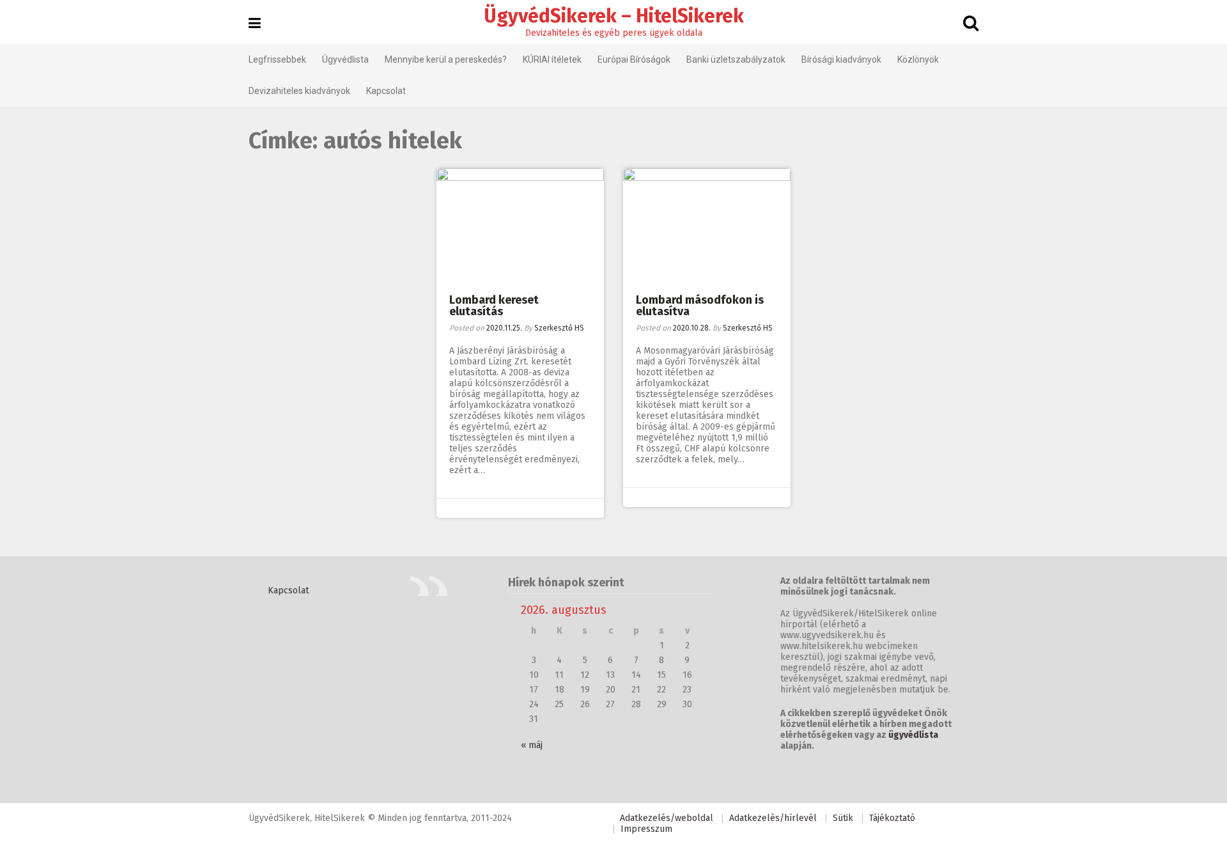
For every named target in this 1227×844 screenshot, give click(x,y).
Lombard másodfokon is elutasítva (700, 305)
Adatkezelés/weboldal (666, 818)
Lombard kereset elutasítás (494, 305)
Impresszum (646, 829)
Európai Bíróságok (634, 59)
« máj (532, 745)
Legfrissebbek (277, 59)
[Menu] (255, 23)
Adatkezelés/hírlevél (773, 818)
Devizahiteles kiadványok (299, 91)
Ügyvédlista (345, 59)
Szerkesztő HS (559, 328)
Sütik (843, 818)
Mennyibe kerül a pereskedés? (446, 59)
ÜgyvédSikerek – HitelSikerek (614, 15)
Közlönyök (918, 59)
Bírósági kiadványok (841, 59)
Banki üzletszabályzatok (735, 59)
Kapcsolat (386, 91)
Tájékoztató (892, 818)
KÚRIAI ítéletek (552, 59)
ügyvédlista (913, 735)
